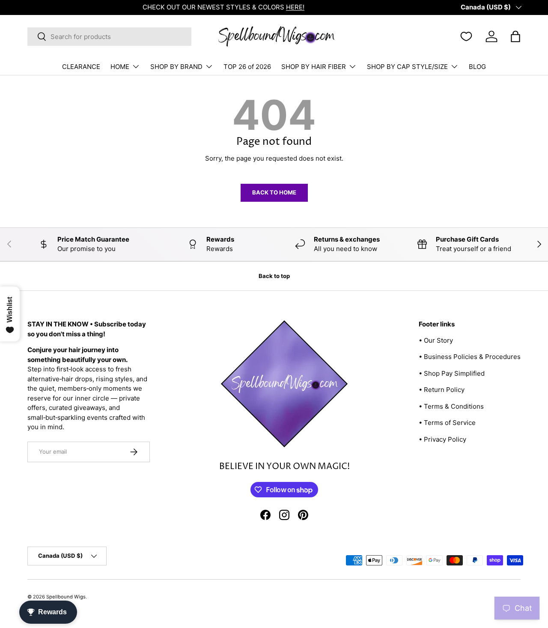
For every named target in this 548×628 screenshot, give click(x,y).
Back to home (274, 192)
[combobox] (109, 36)
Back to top (274, 275)
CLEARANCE (81, 67)
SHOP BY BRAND (176, 67)
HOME (119, 67)
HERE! (180, 7)
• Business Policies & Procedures (470, 357)
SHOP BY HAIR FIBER (313, 67)
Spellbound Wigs (66, 597)
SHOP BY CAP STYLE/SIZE (407, 67)
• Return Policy (442, 390)
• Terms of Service (447, 423)
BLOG (477, 67)
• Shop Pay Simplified (452, 373)
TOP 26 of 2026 (247, 67)
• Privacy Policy (442, 439)
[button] (515, 36)
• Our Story (436, 340)
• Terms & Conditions (451, 406)
